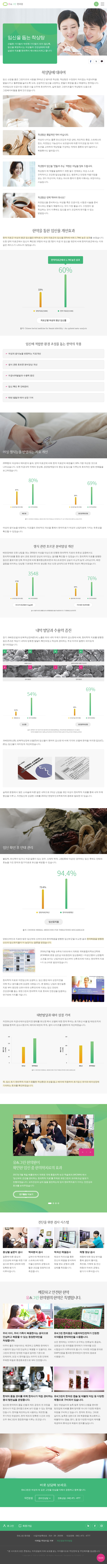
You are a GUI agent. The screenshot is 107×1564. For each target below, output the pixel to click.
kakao (101, 61)
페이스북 (95, 1525)
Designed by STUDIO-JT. (74, 1555)
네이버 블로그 (88, 1525)
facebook (90, 61)
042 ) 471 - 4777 (83, 1536)
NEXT (90, 1152)
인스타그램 (101, 1525)
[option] (53, 1156)
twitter (96, 61)
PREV (83, 1152)
